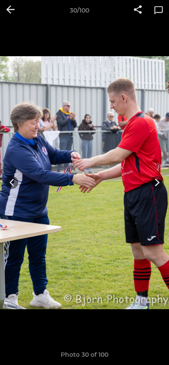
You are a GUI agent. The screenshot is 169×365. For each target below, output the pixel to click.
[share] (138, 10)
